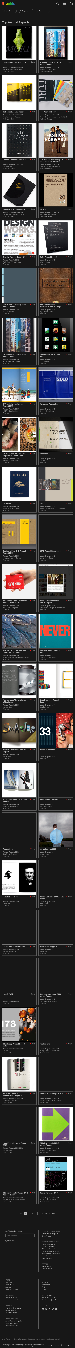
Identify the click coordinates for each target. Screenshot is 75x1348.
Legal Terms (6, 1339)
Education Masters (11, 1313)
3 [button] (32, 1213)
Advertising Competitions (49, 1249)
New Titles (8, 1282)
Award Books (9, 1285)
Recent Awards (46, 1266)
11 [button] (46, 1213)
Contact (44, 1289)
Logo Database (47, 1258)
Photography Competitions (50, 1251)
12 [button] (49, 1213)
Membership (46, 1285)
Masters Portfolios (11, 1297)
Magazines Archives (11, 1289)
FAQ (43, 1287)
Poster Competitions (48, 1244)
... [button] (39, 1213)
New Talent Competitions (13, 1308)
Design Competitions (48, 1246)
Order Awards (46, 1236)
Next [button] (53, 1213)
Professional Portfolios (12, 1300)
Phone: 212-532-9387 (49, 1297)
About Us (45, 1282)
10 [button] (42, 1213)
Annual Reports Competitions (14, 1321)
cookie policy (29, 1346)
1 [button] (25, 1213)
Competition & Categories (50, 1234)
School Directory (10, 1310)
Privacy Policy (18, 1339)
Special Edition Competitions (51, 1253)
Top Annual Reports (11, 1323)
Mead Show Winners (11, 1325)
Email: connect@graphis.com (51, 1300)
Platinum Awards (47, 1269)
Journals (8, 1287)
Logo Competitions (48, 1256)
